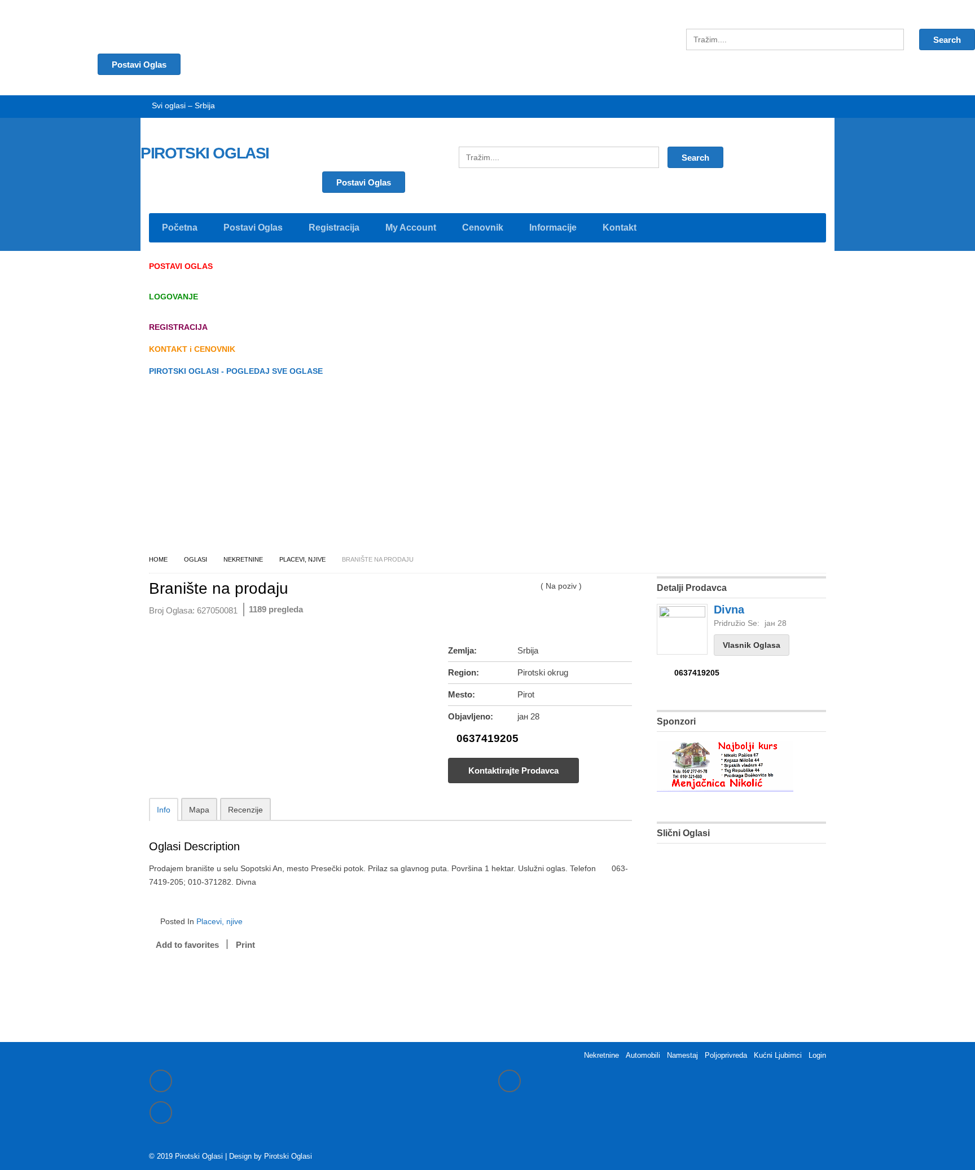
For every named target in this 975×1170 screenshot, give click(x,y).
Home (158, 559)
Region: (463, 672)
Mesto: (461, 694)
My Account (410, 227)
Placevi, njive (302, 559)
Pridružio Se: (736, 623)
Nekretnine (243, 559)
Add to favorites (187, 945)
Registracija (334, 227)
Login (817, 1055)
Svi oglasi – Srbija (183, 105)
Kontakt (619, 227)
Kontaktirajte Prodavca (513, 770)
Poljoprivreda (726, 1055)
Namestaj (682, 1055)
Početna (179, 227)
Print (245, 945)
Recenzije (245, 809)
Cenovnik (482, 227)
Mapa (199, 809)
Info (163, 809)
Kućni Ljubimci (778, 1055)
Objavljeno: (470, 716)
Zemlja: (462, 650)
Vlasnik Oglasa (751, 645)
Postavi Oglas (363, 182)
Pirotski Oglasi (288, 1156)
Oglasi (195, 559)
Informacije (553, 227)
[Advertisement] (487, 469)
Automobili (643, 1055)
